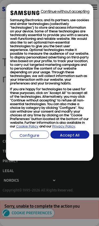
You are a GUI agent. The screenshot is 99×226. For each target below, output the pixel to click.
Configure (29, 136)
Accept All (69, 136)
